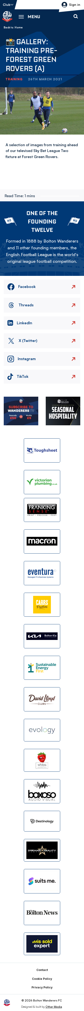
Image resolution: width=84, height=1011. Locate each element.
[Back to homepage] (7, 16)
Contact (42, 970)
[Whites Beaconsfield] (42, 760)
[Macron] (42, 541)
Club (6, 5)
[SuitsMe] (42, 881)
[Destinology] (42, 821)
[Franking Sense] (42, 510)
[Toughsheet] (42, 450)
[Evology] (42, 730)
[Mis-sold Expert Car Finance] (42, 944)
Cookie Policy (42, 979)
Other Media (54, 1006)
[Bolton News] (42, 913)
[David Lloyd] (42, 699)
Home (19, 27)
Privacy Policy (42, 987)
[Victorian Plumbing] (42, 482)
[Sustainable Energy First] (42, 668)
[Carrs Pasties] (42, 605)
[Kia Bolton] (42, 636)
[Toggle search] (75, 16)
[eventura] (42, 573)
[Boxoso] (42, 791)
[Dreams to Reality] (42, 850)
